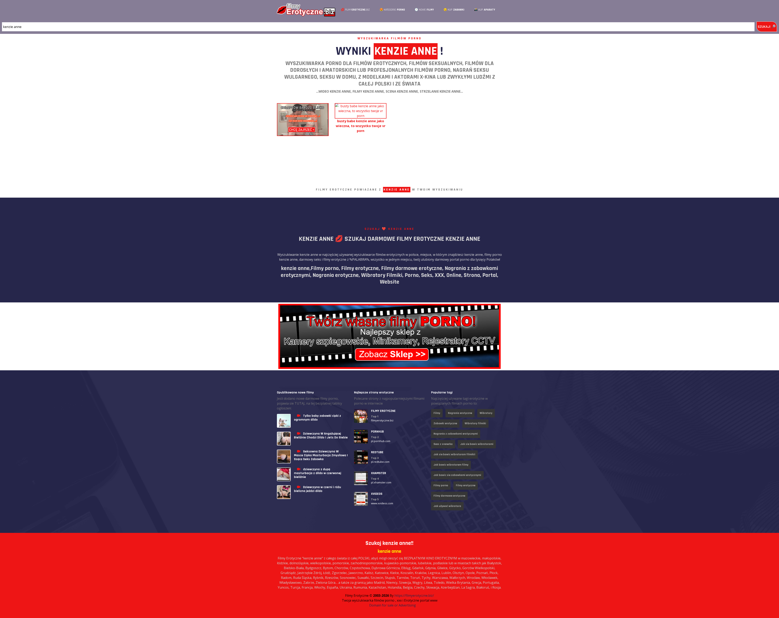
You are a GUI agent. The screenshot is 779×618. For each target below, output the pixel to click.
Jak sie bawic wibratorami (476, 444)
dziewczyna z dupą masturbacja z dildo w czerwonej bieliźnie (317, 473)
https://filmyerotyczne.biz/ (414, 595)
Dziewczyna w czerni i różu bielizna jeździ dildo (317, 489)
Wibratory (486, 413)
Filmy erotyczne (465, 485)
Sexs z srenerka (443, 444)
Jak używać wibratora (447, 506)
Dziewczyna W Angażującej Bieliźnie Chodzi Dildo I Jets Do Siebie (321, 436)
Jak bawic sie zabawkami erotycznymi (457, 475)
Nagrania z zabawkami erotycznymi (456, 434)
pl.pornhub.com (380, 441)
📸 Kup (484, 10)
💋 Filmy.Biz (355, 10)
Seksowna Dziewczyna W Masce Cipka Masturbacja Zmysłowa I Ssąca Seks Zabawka (321, 455)
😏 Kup (453, 10)
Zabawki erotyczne (445, 423)
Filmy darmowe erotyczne (449, 496)
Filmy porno (441, 485)
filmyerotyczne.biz (382, 420)
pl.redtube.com (380, 462)
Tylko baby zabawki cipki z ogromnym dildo (317, 418)
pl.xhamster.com (381, 482)
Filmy (437, 413)
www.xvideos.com (382, 503)
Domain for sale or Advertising (392, 605)
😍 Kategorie (392, 10)
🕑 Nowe (424, 10)
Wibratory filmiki (475, 423)
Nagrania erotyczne (460, 413)
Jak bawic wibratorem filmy (451, 465)
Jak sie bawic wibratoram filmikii (454, 454)
